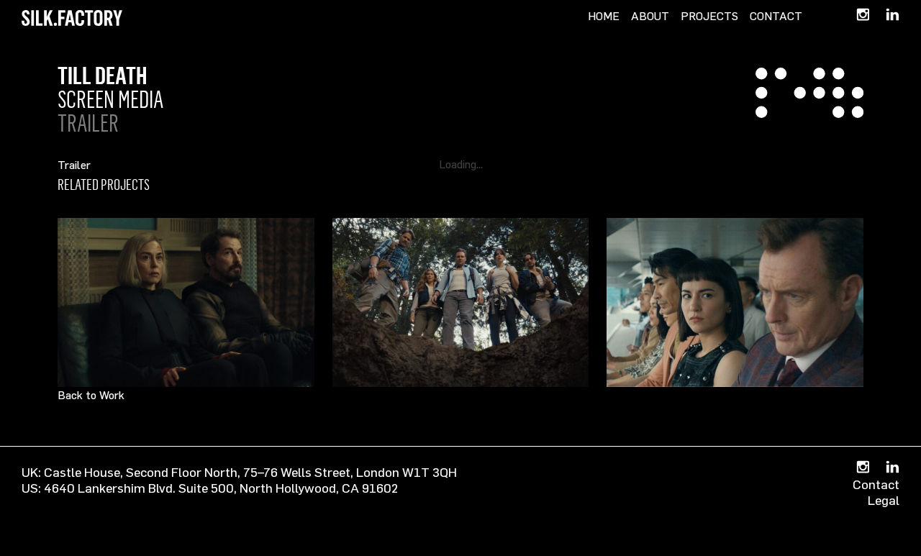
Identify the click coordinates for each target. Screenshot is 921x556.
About (650, 16)
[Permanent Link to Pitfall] (460, 302)
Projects (709, 16)
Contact (776, 16)
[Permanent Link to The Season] (735, 302)
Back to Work (91, 395)
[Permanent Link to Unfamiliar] (186, 302)
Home (604, 16)
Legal (883, 500)
